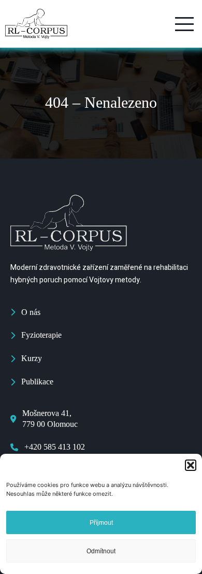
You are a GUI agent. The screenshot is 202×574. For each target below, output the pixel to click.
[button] (190, 465)
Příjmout (101, 522)
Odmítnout (101, 551)
